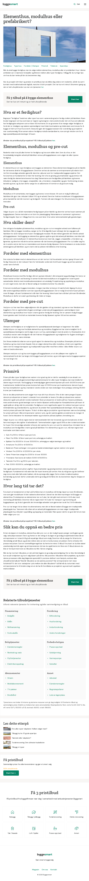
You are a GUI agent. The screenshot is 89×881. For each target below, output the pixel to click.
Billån (9, 621)
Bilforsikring (54, 616)
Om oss (45, 869)
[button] (85, 4)
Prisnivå (44, 66)
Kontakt (53, 869)
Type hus (17, 66)
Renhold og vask (14, 653)
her (42, 87)
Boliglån (10, 616)
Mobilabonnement (15, 684)
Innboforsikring (56, 627)
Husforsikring (55, 621)
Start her (75, 99)
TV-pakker (12, 689)
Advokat (53, 678)
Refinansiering (13, 627)
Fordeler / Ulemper (31, 66)
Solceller (53, 664)
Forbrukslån (12, 633)
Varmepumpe (55, 658)
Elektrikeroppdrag (15, 664)
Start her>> (11, 773)
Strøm (10, 678)
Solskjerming (55, 653)
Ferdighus (7, 66)
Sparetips (64, 66)
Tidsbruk (53, 66)
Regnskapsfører (56, 689)
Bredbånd (11, 695)
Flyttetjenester (14, 658)
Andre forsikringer (57, 633)
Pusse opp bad (55, 647)
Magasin (35, 869)
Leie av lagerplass (57, 695)
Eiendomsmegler (14, 647)
